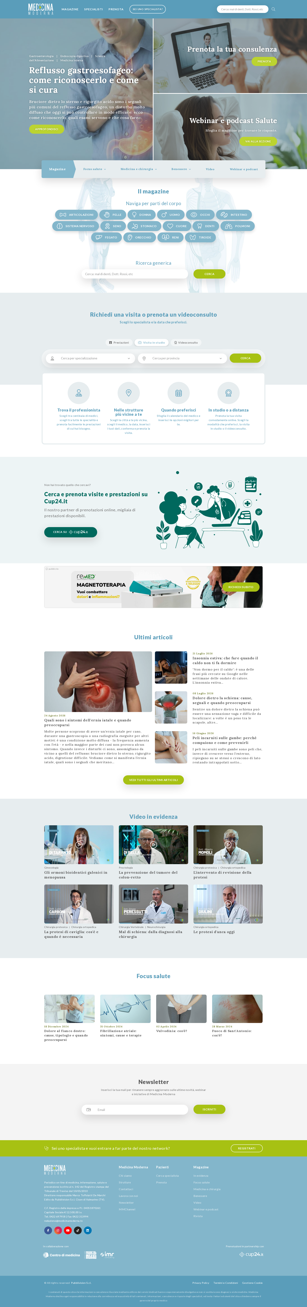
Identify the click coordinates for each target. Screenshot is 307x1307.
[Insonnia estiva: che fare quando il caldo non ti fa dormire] (171, 667)
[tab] (57, 169)
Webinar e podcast (244, 169)
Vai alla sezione (258, 141)
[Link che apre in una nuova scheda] (48, 1230)
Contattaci (126, 1189)
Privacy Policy (200, 1282)
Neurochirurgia (156, 926)
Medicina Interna (71, 60)
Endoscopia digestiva (74, 56)
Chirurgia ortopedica (233, 867)
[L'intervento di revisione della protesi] (228, 844)
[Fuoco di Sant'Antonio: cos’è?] (237, 1009)
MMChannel (127, 1209)
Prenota (116, 9)
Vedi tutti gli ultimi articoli (153, 780)
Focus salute (92, 169)
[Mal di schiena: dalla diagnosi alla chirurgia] (153, 904)
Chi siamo (125, 1175)
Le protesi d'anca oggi (214, 932)
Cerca (209, 274)
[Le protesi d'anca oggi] (228, 904)
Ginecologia (51, 867)
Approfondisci (46, 129)
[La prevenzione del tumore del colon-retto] (153, 844)
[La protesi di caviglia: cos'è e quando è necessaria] (79, 904)
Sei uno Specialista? (148, 9)
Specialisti (93, 9)
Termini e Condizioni (225, 1282)
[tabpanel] (77, 93)
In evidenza (200, 1175)
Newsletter (126, 1202)
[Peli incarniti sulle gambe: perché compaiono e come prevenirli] (171, 747)
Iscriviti (209, 1109)
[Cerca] (273, 9)
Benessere (179, 169)
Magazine (70, 9)
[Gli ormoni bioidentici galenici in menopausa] (79, 844)
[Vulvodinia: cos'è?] (181, 1009)
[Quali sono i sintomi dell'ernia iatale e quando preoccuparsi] (98, 681)
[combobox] (95, 358)
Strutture (125, 1182)
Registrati (246, 1148)
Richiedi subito (241, 587)
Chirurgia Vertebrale (131, 926)
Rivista (198, 1216)
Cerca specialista (167, 1175)
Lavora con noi (128, 1195)
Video (210, 169)
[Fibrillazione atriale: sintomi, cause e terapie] (125, 1009)
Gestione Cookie (252, 1282)
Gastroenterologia (41, 56)
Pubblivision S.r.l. (81, 1282)
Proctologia (126, 867)
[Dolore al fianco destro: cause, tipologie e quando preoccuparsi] (69, 1009)
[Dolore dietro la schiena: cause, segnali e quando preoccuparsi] (171, 707)
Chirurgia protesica (205, 867)
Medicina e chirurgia (137, 169)
